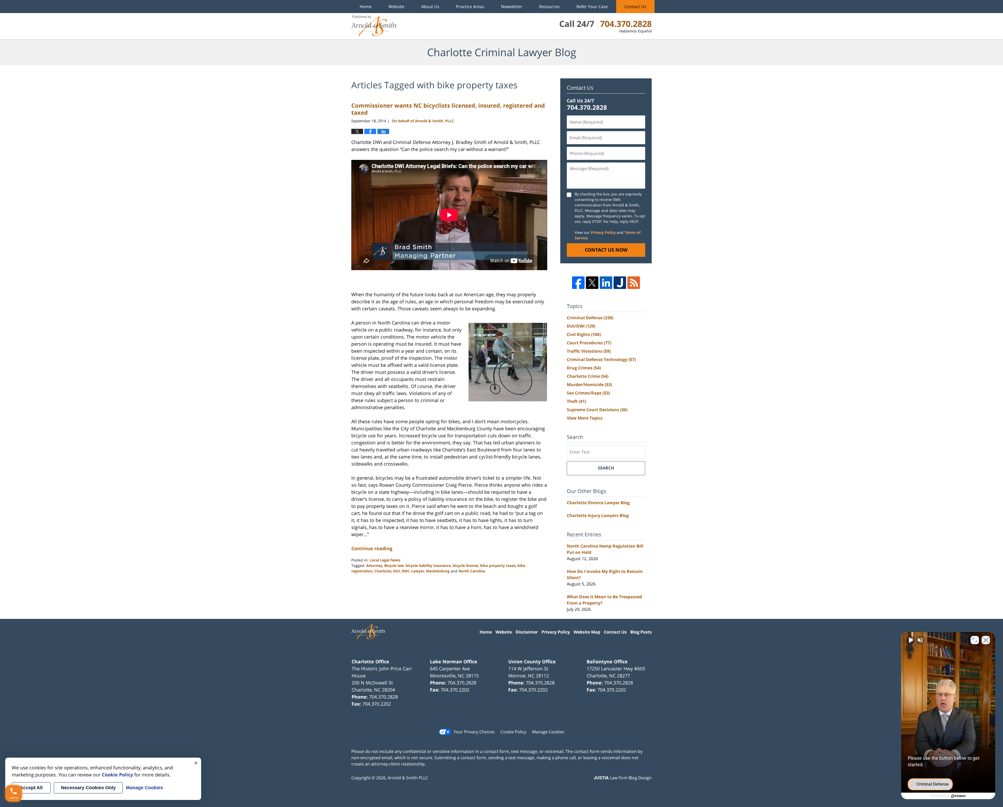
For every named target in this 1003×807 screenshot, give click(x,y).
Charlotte (382, 570)
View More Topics (585, 418)
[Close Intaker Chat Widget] (986, 640)
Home (366, 6)
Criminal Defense (590, 318)
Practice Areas (470, 6)
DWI (405, 570)
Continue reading (371, 548)
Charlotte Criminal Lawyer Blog (374, 26)
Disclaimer (527, 632)
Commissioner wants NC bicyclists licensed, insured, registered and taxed (448, 108)
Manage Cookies (548, 732)
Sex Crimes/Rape (588, 393)
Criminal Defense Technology (601, 359)
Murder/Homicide (589, 384)
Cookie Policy (513, 732)
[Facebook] (578, 282)
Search (606, 468)
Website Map (587, 632)
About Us (430, 6)
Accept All (31, 787)
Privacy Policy (603, 232)
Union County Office (532, 661)
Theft (576, 401)
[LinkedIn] (606, 282)
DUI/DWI (581, 326)
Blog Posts (641, 632)
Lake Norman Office (453, 661)
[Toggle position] (975, 640)
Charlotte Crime (587, 376)
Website (396, 6)
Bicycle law (394, 565)
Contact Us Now (606, 250)
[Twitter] (592, 282)
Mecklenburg (438, 570)
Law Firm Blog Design (623, 778)
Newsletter (511, 6)
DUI (396, 570)
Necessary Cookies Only (88, 787)
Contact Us (635, 6)
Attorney (374, 565)
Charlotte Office (370, 661)
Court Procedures (589, 343)
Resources (549, 6)
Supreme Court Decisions (597, 410)
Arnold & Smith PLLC (408, 778)
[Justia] (620, 282)
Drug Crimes (584, 368)
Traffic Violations (589, 351)
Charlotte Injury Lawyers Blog (598, 515)
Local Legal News (385, 560)
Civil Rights (584, 334)
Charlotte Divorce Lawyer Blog (598, 503)
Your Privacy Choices (474, 732)
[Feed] (633, 282)
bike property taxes (498, 565)
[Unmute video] (910, 640)
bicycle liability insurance (428, 565)
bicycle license (465, 565)
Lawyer (417, 570)
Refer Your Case (592, 6)
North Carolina (471, 570)
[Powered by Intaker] (958, 796)
